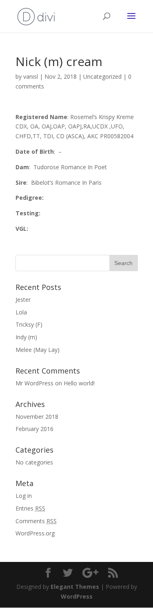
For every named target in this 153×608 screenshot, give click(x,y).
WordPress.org (35, 533)
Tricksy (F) (29, 324)
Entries (30, 508)
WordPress (77, 596)
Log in (24, 496)
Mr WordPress (34, 383)
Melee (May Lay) (38, 350)
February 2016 (34, 429)
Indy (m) (26, 337)
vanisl (30, 76)
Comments (36, 521)
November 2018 (37, 416)
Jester (23, 299)
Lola (21, 312)
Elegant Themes (75, 586)
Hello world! (79, 383)
